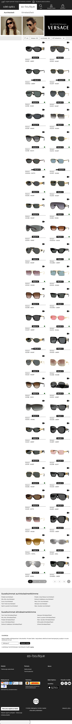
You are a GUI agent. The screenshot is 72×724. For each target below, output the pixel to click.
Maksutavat (28, 669)
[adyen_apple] (20, 683)
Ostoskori (62, 8)
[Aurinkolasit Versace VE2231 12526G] (35, 563)
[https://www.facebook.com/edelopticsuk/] (62, 684)
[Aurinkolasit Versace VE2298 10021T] (59, 451)
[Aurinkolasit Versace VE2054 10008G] (35, 406)
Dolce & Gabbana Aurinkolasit (43, 599)
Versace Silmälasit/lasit (44, 615)
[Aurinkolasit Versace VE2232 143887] (59, 384)
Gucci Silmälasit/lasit (8, 622)
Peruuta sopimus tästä (10, 709)
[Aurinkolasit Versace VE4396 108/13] (35, 295)
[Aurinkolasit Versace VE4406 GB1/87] (59, 406)
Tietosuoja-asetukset (7, 669)
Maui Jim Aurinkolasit (41, 601)
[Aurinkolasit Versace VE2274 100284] (59, 317)
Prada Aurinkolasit (7, 597)
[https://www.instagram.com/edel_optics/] (66, 684)
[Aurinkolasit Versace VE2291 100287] (35, 451)
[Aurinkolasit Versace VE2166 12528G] (59, 205)
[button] (9, 7)
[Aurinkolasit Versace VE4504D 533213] (59, 227)
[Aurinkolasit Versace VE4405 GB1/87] (59, 339)
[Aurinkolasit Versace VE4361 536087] (35, 115)
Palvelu (26, 666)
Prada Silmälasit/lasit (8, 619)
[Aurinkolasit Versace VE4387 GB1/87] (59, 429)
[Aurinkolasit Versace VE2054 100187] (35, 227)
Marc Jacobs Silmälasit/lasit (46, 619)
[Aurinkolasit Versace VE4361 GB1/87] (35, 48)
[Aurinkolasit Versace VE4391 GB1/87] (59, 496)
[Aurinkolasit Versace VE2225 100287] (35, 362)
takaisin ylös (66, 708)
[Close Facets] (11, 38)
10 (64, 581)
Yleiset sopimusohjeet (8, 712)
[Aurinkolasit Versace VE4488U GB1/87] (59, 250)
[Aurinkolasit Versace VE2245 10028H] (35, 272)
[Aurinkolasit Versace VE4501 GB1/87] (35, 429)
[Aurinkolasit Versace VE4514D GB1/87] (35, 71)
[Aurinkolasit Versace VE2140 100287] (59, 48)
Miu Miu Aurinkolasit (7, 599)
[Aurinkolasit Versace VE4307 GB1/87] (35, 317)
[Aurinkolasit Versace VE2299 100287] (35, 339)
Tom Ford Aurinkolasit (8, 603)
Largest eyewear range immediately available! (18, 1)
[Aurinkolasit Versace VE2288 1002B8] (59, 362)
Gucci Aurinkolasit (7, 601)
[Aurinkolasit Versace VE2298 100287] (35, 205)
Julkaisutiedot (5, 715)
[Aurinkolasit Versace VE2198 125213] (35, 384)
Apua (49, 666)
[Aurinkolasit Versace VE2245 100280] (59, 272)
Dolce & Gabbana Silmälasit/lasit (11, 624)
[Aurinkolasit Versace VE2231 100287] (59, 93)
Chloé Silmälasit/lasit (43, 624)
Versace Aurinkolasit (40, 603)
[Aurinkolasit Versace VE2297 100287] (59, 71)
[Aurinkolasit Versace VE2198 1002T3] (35, 138)
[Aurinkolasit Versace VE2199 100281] (35, 93)
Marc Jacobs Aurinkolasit (42, 606)
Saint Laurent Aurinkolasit (9, 606)
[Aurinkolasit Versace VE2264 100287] (35, 183)
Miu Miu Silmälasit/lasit (8, 617)
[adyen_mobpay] (4, 686)
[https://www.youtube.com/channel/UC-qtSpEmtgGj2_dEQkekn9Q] (69, 684)
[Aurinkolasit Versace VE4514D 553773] (35, 160)
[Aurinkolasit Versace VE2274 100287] (59, 138)
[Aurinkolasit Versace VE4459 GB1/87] (59, 474)
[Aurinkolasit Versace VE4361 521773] (35, 496)
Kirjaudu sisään (51, 8)
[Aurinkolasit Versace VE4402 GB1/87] (59, 518)
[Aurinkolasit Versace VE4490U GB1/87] (59, 295)
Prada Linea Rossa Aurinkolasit (44, 597)
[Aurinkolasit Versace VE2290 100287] (59, 183)
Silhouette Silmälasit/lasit (45, 622)
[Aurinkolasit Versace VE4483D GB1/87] (59, 563)
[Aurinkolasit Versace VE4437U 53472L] (35, 541)
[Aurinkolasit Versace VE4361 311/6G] (59, 541)
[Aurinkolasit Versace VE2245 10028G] (59, 115)
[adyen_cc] (2, 683)
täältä (32, 647)
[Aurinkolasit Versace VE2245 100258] (35, 518)
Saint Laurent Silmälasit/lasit (46, 617)
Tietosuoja (19, 712)
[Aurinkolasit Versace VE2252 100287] (35, 250)
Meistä (3, 666)
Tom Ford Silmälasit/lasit (9, 615)
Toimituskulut (28, 671)
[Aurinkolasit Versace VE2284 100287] (35, 474)
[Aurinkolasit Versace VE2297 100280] (59, 160)
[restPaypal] (16, 683)
